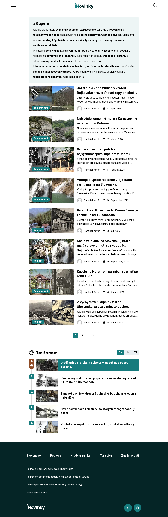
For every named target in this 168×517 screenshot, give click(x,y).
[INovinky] (84, 5)
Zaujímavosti (130, 455)
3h (120, 352)
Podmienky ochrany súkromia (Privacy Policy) (50, 469)
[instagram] (137, 508)
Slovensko (34, 455)
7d (135, 352)
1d (127, 352)
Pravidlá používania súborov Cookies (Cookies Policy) (54, 484)
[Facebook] (128, 508)
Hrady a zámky (80, 455)
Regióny (55, 455)
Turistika (106, 455)
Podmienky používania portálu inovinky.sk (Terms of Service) (58, 476)
